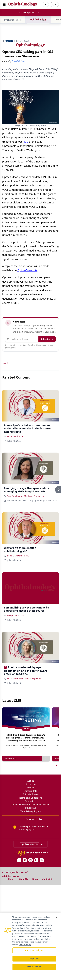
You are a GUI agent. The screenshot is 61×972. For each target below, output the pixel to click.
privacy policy (10, 347)
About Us (23, 879)
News (35, 879)
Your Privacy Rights (30, 811)
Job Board (30, 808)
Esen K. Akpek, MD (33, 678)
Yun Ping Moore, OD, (17, 496)
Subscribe (45, 339)
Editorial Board (31, 794)
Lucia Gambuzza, (15, 678)
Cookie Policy (25, 944)
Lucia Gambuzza (15, 436)
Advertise (31, 784)
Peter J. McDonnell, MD (18, 555)
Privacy (30, 787)
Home (11, 879)
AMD (25, 141)
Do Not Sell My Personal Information (30, 804)
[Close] (56, 917)
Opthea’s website (27, 270)
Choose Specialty (27, 12)
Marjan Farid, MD (15, 615)
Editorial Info (30, 791)
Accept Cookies (34, 966)
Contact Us (30, 801)
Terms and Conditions (30, 797)
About (30, 780)
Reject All (34, 958)
